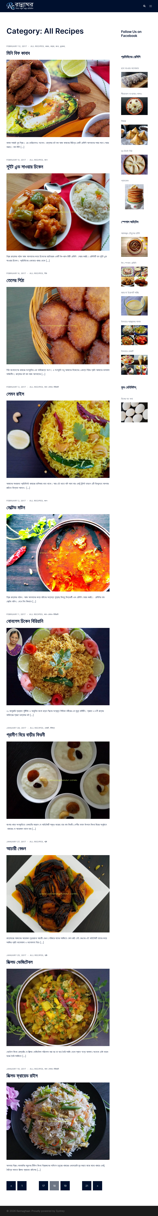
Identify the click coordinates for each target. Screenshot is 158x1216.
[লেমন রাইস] (58, 439)
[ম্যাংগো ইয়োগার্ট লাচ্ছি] (134, 305)
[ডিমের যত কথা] (134, 412)
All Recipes (37, 46)
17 (43, 1185)
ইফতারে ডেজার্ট (127, 351)
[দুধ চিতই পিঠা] (134, 165)
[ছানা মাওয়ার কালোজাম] (134, 80)
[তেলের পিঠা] (58, 325)
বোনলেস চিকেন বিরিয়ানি (24, 621)
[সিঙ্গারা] (134, 135)
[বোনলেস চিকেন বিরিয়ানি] (58, 666)
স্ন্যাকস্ (62, 46)
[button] (144, 6)
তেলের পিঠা (15, 280)
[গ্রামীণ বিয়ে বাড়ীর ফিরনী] (58, 779)
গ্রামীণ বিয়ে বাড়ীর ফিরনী (25, 735)
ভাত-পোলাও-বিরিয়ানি (51, 387)
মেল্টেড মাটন (15, 507)
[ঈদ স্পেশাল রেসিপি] (134, 276)
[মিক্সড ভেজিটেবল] (58, 1007)
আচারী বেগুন (16, 848)
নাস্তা (52, 46)
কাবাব (47, 46)
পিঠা (45, 273)
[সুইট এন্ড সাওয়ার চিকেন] (58, 211)
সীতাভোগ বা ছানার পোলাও (131, 93)
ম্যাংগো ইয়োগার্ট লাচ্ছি (130, 292)
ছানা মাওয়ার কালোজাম (130, 68)
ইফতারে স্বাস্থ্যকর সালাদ (131, 321)
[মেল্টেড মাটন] (58, 552)
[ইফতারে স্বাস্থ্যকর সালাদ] (134, 335)
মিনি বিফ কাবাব (18, 53)
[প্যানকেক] (134, 196)
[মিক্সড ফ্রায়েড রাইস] (58, 1120)
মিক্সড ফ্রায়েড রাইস (22, 1076)
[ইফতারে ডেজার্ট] (134, 365)
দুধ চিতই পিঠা (126, 151)
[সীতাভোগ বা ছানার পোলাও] (134, 106)
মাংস (57, 46)
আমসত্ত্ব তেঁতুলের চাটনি (130, 233)
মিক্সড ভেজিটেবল (19, 962)
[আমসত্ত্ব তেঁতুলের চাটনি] (134, 247)
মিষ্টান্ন (52, 728)
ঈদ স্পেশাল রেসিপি (128, 262)
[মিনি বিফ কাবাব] (58, 98)
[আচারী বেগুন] (58, 893)
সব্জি (45, 841)
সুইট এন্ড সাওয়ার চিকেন (24, 167)
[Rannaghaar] (20, 5)
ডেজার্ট (47, 728)
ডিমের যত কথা (127, 398)
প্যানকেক (125, 180)
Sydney (60, 1210)
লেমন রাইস (15, 394)
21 (86, 1185)
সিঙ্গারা (123, 121)
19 (65, 1185)
